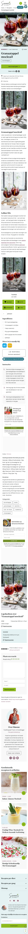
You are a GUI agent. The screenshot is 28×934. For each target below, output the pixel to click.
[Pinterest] (17, 758)
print (21, 302)
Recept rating (6, 659)
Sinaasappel (7, 513)
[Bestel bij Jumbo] (10, 345)
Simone (9, 454)
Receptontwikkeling (14, 732)
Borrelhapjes (6, 60)
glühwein (22, 245)
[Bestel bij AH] (4, 345)
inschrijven (14, 926)
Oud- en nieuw (8, 509)
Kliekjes (5, 827)
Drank (16, 502)
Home (2, 8)
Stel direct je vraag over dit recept (14, 359)
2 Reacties (5, 81)
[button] (20, 3)
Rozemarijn (18, 509)
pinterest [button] (9, 307)
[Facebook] (14, 758)
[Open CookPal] (25, 6)
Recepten (9, 8)
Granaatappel (7, 506)
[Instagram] (10, 758)
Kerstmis (17, 506)
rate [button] (21, 307)
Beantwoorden (7, 626)
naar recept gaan (13, 66)
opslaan (9, 302)
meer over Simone (14, 753)
